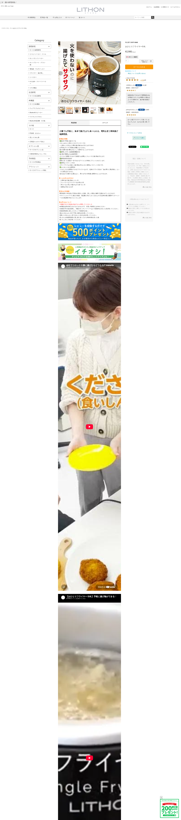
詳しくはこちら (147, 187)
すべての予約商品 (35, 162)
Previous (60, 73)
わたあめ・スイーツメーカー (38, 82)
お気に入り (58, 17)
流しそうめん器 (34, 137)
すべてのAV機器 (35, 104)
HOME (3, 28)
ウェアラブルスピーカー (37, 108)
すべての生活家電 (35, 96)
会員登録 (156, 7)
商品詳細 (74, 122)
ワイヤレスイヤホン (36, 117)
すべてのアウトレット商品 (38, 170)
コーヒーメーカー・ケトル (38, 54)
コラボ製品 (33, 88)
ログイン (149, 7)
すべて (32, 129)
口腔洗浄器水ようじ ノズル (38, 154)
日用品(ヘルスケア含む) (37, 141)
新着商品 (32, 17)
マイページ (71, 17)
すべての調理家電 (35, 50)
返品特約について (130, 71)
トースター (33, 77)
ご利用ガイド (165, 7)
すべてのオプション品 (36, 149)
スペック (105, 122)
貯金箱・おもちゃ (35, 133)
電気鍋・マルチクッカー (37, 69)
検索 (152, 17)
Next (118, 73)
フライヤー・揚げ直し (36, 73)
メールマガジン (175, 7)
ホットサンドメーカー (36, 58)
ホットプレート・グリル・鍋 (38, 64)
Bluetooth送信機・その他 (37, 121)
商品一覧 (45, 17)
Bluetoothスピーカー (36, 112)
